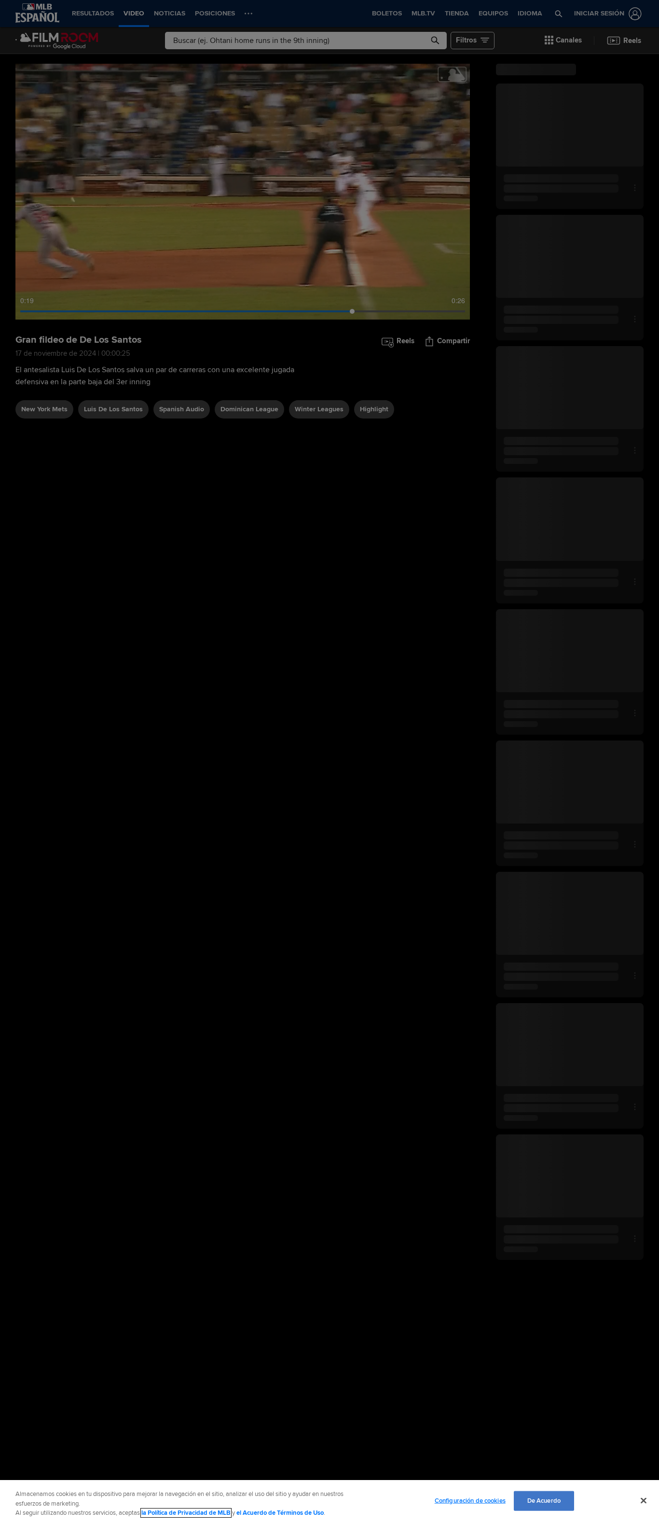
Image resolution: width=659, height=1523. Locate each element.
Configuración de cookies (470, 1500)
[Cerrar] (643, 1500)
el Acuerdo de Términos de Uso (280, 1513)
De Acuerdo (544, 1500)
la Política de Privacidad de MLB (186, 1513)
